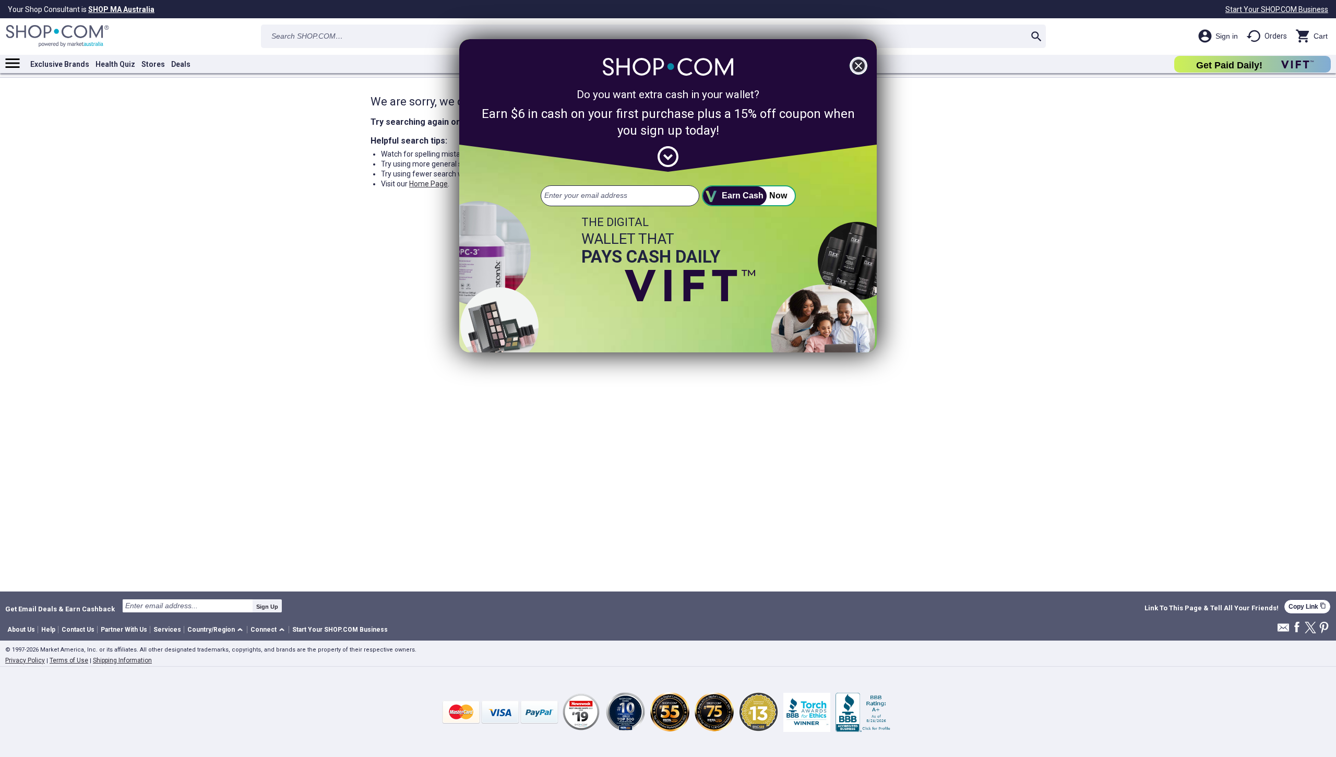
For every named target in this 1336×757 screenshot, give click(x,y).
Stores (153, 64)
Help (48, 629)
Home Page (428, 184)
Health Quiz (115, 64)
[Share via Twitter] (1310, 628)
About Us (21, 629)
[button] (216, 630)
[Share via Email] (1283, 630)
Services (167, 629)
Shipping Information (122, 660)
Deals (180, 64)
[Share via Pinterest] (1324, 628)
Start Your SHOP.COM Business (1276, 9)
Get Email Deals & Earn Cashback (60, 608)
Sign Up (267, 607)
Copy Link (1307, 606)
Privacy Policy (25, 660)
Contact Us (78, 629)
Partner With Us (124, 629)
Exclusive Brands (59, 64)
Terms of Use (69, 660)
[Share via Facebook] (1297, 628)
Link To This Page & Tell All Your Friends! (1211, 608)
